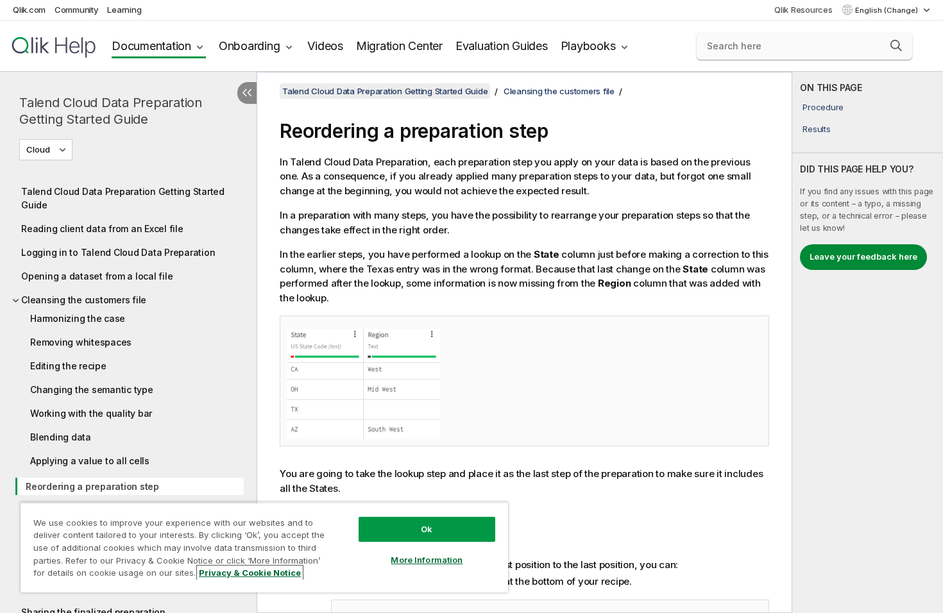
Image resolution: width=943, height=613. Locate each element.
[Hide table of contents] (247, 93)
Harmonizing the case (77, 318)
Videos (325, 46)
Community (77, 9)
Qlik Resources (803, 9)
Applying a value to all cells (89, 460)
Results (816, 129)
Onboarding (249, 46)
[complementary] (867, 342)
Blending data (60, 437)
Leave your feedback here (863, 256)
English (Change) (887, 10)
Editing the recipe (68, 365)
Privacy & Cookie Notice (250, 572)
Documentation (151, 46)
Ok (426, 529)
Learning (124, 9)
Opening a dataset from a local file (97, 276)
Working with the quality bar (91, 413)
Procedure (823, 107)
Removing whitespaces (81, 342)
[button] (896, 45)
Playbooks (588, 46)
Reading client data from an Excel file (102, 228)
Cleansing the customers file (83, 299)
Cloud (38, 149)
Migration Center (399, 46)
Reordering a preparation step (92, 486)
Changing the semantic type (91, 389)
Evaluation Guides (501, 46)
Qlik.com (29, 9)
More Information (427, 560)
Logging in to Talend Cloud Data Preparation (118, 252)
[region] (264, 547)
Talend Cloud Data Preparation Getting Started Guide (110, 111)
